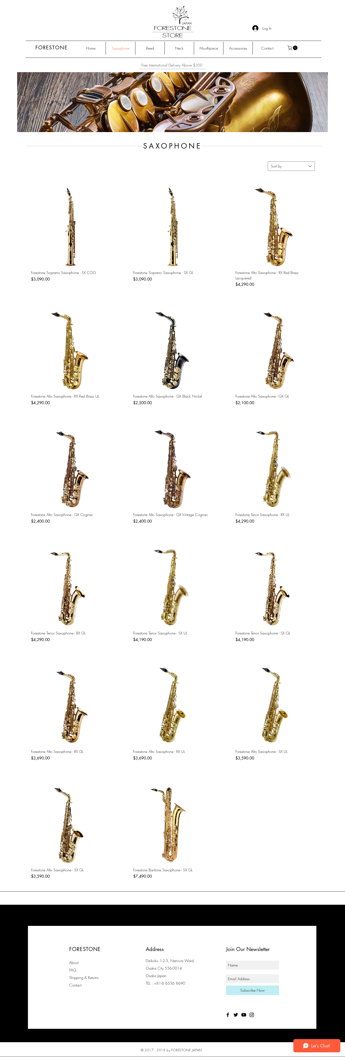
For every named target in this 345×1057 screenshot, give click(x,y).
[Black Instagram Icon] (252, 1015)
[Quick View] (70, 226)
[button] (293, 48)
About (73, 962)
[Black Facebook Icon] (228, 1015)
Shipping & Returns (84, 977)
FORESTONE (51, 47)
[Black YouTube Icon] (244, 1015)
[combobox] (291, 166)
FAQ (72, 970)
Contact (75, 985)
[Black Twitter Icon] (236, 1015)
